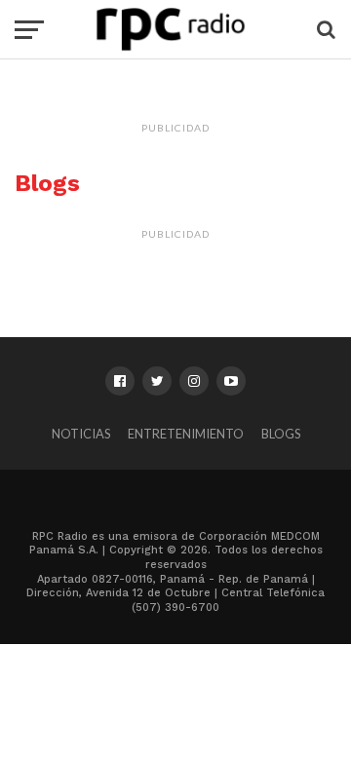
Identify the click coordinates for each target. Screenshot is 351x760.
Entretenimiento (186, 433)
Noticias (81, 433)
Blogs (280, 433)
